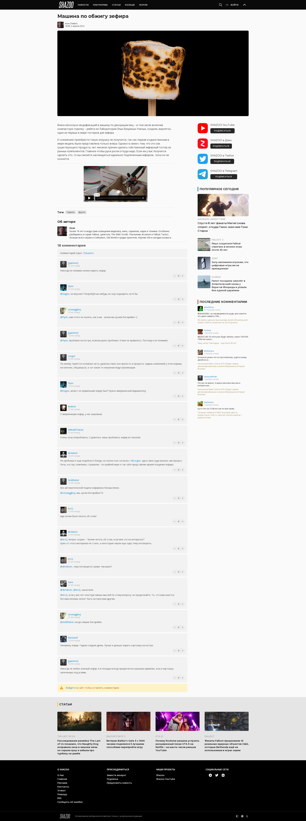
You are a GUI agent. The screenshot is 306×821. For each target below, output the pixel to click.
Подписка (112, 778)
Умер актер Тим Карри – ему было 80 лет (217, 343)
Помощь (62, 794)
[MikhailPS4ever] (63, 431)
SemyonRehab (210, 376)
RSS (59, 798)
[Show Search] (220, 5)
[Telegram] (210, 775)
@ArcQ (63, 539)
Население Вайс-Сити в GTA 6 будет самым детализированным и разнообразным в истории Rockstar (221, 366)
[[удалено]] (63, 264)
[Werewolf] (63, 639)
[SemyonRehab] (200, 378)
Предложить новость (119, 782)
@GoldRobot (66, 622)
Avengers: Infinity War (211, 219)
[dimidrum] (63, 454)
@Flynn (64, 317)
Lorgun (71, 356)
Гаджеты (71, 212)
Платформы (100, 4)
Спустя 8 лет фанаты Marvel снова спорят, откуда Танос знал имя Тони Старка (223, 227)
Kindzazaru (209, 351)
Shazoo (160, 775)
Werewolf (73, 637)
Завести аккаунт (116, 775)
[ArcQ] (63, 510)
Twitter (74, 23)
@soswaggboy (67, 492)
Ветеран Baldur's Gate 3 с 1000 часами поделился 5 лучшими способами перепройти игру (125, 744)
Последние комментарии (223, 302)
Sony (215, 258)
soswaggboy (74, 309)
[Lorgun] (63, 357)
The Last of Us (66, 736)
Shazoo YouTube (165, 778)
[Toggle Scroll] (244, 5)
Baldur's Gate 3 (115, 736)
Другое (81, 212)
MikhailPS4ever (76, 429)
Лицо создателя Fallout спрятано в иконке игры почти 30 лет (227, 246)
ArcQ (70, 508)
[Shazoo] (66, 5)
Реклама (62, 782)
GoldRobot (73, 480)
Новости (83, 4)
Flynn (70, 286)
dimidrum (73, 453)
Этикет (61, 790)
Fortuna (207, 330)
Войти (234, 4)
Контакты (63, 786)
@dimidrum (66, 566)
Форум (143, 4)
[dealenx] (63, 408)
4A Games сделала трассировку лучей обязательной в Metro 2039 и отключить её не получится (223, 321)
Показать (88, 253)
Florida (216, 276)
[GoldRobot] (63, 481)
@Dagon (64, 293)
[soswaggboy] (63, 311)
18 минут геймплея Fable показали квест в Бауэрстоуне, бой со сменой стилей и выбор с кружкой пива (220, 415)
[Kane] (63, 583)
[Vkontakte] (223, 775)
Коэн (67, 23)
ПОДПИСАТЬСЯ (222, 130)
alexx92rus (209, 307)
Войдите (70, 687)
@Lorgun (136, 460)
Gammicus (209, 402)
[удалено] (73, 262)
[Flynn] (63, 287)
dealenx (72, 406)
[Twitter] (216, 775)
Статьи (116, 4)
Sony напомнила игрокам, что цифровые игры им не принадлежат (230, 265)
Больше (130, 4)
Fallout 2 (217, 239)
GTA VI (159, 736)
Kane (70, 582)
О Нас (60, 775)
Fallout (209, 736)
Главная (62, 778)
